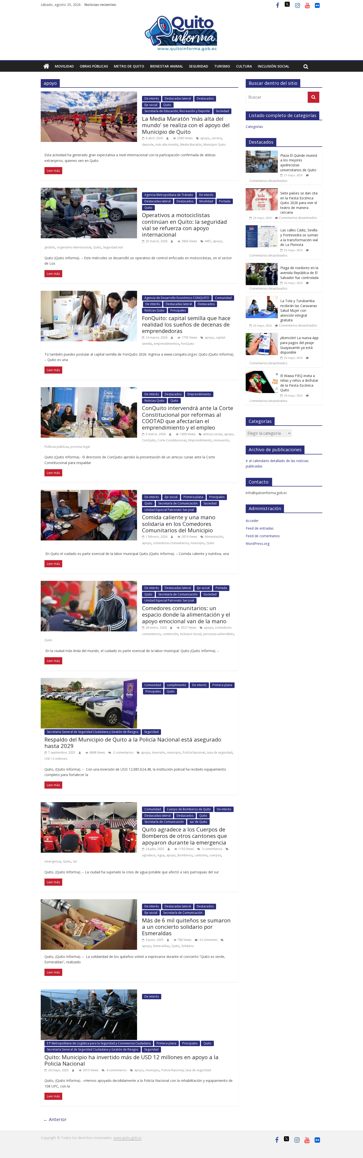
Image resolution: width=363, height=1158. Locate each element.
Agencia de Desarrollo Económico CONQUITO (176, 298)
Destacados (205, 98)
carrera (216, 138)
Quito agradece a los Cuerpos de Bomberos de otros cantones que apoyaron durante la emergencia (184, 836)
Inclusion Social (190, 634)
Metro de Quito (129, 66)
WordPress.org (257, 543)
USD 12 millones (55, 759)
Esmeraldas (161, 946)
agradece (148, 855)
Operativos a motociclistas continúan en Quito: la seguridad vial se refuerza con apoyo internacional (184, 224)
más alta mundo (167, 144)
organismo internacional (74, 247)
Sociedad (222, 111)
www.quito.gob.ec (127, 1137)
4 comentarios (116, 1070)
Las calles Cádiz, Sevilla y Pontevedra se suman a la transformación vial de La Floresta (299, 237)
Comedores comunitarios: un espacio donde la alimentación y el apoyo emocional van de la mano (186, 614)
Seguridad (198, 66)
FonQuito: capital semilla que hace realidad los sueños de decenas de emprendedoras (186, 324)
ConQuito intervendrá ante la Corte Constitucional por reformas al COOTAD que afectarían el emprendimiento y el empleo (187, 417)
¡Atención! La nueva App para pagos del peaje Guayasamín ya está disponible (299, 345)
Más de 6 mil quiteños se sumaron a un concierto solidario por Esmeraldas (186, 926)
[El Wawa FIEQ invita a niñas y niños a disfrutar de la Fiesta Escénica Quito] (262, 373)
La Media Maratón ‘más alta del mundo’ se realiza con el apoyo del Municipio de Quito (186, 125)
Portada (224, 201)
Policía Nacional (194, 752)
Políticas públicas (56, 447)
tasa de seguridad (219, 752)
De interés (151, 98)
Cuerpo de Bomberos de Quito (189, 809)
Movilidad (64, 66)
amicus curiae (212, 434)
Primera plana (193, 497)
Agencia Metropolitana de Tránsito (168, 195)
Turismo (222, 66)
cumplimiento (176, 685)
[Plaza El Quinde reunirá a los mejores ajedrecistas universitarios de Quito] (262, 153)
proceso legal (80, 447)
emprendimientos (166, 344)
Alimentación (214, 537)
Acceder (252, 520)
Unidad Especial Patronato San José (169, 510)
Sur (75, 861)
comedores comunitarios (171, 543)
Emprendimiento (199, 394)
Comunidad (223, 298)
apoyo (204, 138)
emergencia (52, 861)
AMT (208, 241)
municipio (197, 543)
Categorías (254, 126)
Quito (167, 105)
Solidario (187, 946)
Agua (160, 855)
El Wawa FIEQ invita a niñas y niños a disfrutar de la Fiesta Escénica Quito (299, 383)
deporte (148, 144)
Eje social (150, 105)
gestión (49, 247)
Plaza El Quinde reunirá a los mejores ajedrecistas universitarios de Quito (298, 162)
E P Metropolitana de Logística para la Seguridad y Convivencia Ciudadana (99, 1043)
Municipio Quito (214, 144)
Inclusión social (273, 66)
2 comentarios (122, 752)
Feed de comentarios (263, 536)
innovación (221, 440)
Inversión (158, 752)
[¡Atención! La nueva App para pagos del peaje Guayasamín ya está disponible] (262, 335)
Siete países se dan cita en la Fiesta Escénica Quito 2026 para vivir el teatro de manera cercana (299, 203)
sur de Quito (198, 822)
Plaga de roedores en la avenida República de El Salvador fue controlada (299, 272)
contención (170, 634)
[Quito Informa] (181, 17)
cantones (201, 855)
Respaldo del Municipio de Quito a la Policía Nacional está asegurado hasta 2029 (132, 742)
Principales (178, 310)
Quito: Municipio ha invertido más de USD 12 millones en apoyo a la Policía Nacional (131, 1060)
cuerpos (215, 855)
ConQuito (149, 440)
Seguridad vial (113, 247)
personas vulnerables (218, 634)
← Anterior (55, 1119)
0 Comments (208, 940)
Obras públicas (94, 66)
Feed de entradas (260, 528)
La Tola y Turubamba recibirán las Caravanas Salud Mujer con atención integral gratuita (298, 310)
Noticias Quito (154, 310)
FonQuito (187, 344)
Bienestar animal (166, 66)
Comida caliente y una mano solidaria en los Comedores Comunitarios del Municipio (178, 523)
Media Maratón (191, 144)
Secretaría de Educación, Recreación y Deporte (177, 111)
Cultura (244, 66)
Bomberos (185, 855)
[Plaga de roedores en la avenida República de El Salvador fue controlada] (262, 265)
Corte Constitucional (172, 440)
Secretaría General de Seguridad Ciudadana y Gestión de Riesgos (92, 732)
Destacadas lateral (178, 98)
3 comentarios (211, 849)
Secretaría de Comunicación (178, 503)
